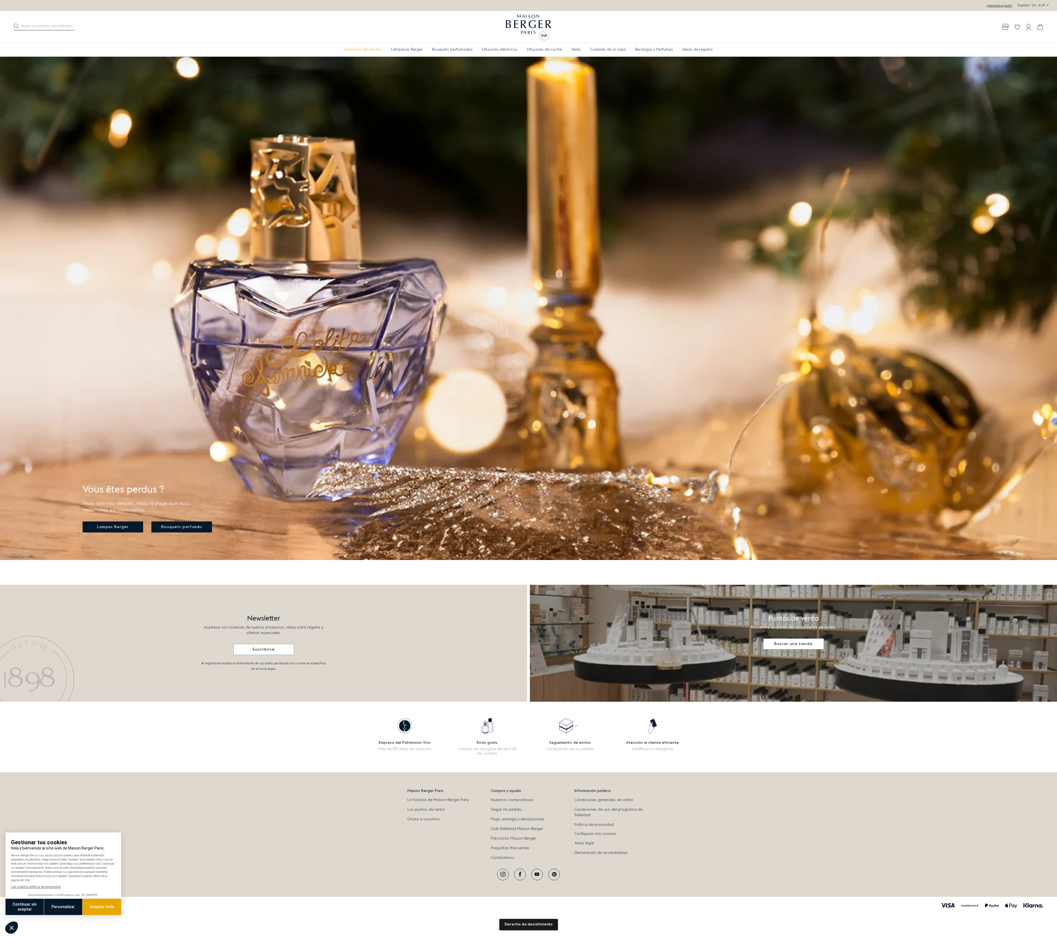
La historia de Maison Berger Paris (438, 800)
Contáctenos (502, 858)
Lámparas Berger (407, 49)
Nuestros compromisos (512, 800)
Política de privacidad (594, 825)
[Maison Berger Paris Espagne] (528, 27)
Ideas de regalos (697, 49)
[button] (44, 27)
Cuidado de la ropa (608, 49)
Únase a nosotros (423, 819)
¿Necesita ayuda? (999, 5)
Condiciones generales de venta (603, 800)
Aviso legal (584, 843)
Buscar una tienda (793, 644)
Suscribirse (263, 649)
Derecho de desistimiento (529, 924)
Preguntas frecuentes (510, 848)
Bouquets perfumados (452, 49)
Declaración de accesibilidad (600, 853)
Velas (576, 49)
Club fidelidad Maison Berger (517, 829)
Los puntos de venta (426, 810)
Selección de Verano (363, 49)
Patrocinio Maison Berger (513, 838)
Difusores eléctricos (499, 49)
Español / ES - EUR (1032, 5)
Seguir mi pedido (506, 810)
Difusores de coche (544, 49)
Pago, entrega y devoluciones (517, 819)
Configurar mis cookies (595, 834)
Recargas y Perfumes (654, 49)
